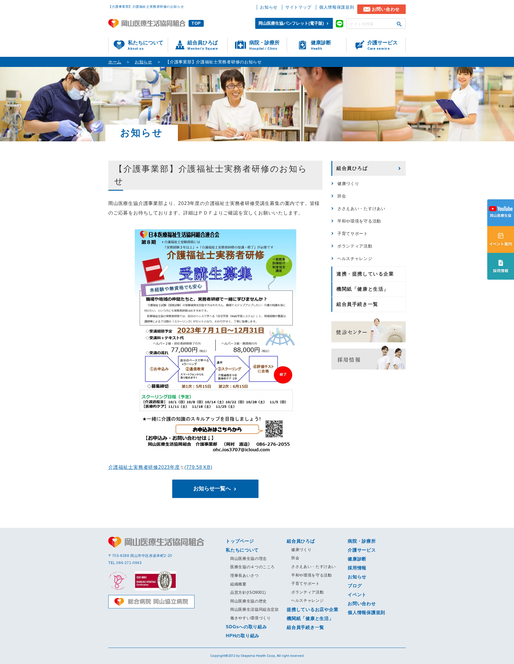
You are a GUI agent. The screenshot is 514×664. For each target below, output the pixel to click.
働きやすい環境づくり (250, 618)
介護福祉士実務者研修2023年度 (160, 467)
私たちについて (145, 45)
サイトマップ (298, 7)
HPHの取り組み (242, 635)
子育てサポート (352, 233)
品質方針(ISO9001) (248, 592)
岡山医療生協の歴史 (248, 601)
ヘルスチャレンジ (354, 258)
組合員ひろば (202, 45)
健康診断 (321, 45)
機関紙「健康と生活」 (362, 289)
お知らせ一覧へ (212, 488)
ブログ (355, 585)
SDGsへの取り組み (246, 626)
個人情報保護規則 (336, 7)
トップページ (240, 541)
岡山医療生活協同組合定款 (254, 609)
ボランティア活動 (354, 246)
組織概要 (238, 584)
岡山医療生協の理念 (248, 558)
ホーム (114, 61)
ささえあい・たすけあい (361, 208)
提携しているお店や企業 (312, 609)
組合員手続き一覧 (357, 304)
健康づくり (348, 183)
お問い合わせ (386, 9)
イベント (357, 594)
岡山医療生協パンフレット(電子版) (291, 23)
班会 (341, 196)
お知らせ (269, 7)
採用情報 (357, 567)
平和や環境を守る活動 (359, 221)
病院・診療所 (264, 45)
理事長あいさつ (244, 575)
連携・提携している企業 (365, 273)
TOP (196, 23)
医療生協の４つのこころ (252, 567)
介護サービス (382, 45)
